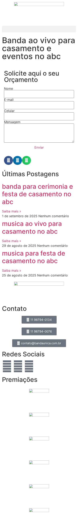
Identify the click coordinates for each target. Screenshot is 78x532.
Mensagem (12, 122)
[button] (39, 29)
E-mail (9, 99)
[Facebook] (7, 366)
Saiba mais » (11, 211)
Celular (9, 110)
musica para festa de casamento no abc (33, 257)
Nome (8, 88)
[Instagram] (18, 366)
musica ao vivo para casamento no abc (32, 227)
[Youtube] (29, 366)
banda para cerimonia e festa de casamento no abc (37, 194)
